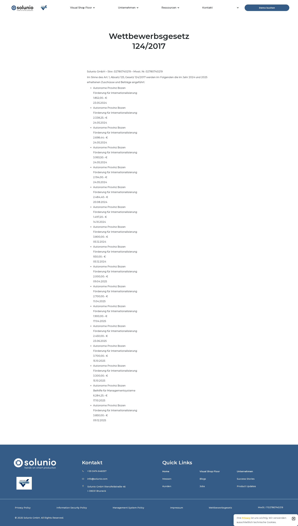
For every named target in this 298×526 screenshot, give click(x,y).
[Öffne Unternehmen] (137, 8)
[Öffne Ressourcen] (178, 8)
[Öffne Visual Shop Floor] (94, 8)
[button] (293, 518)
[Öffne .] (238, 8)
